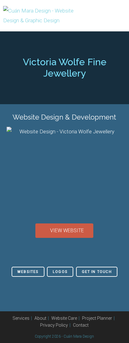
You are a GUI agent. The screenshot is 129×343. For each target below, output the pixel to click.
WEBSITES (28, 272)
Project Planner (97, 318)
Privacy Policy (54, 325)
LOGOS (60, 272)
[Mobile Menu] (124, 15)
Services (21, 318)
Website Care (64, 318)
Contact (81, 325)
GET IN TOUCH (97, 272)
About (40, 318)
